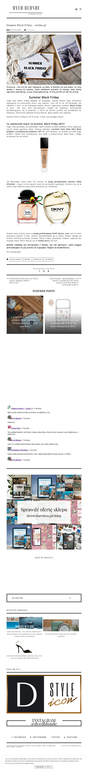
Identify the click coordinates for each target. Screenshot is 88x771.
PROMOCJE (37, 259)
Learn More (40, 767)
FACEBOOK (20, 737)
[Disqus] (44, 371)
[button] (65, 5)
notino (27, 259)
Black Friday (16, 259)
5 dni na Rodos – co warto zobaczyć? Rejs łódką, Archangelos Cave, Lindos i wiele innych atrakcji (24, 634)
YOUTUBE (72, 737)
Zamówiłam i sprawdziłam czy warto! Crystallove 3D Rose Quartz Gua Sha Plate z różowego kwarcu (64, 282)
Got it (49, 767)
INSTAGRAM (39, 737)
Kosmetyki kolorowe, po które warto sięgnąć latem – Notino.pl (24, 281)
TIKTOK (55, 737)
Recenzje (48, 259)
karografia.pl (76, 745)
